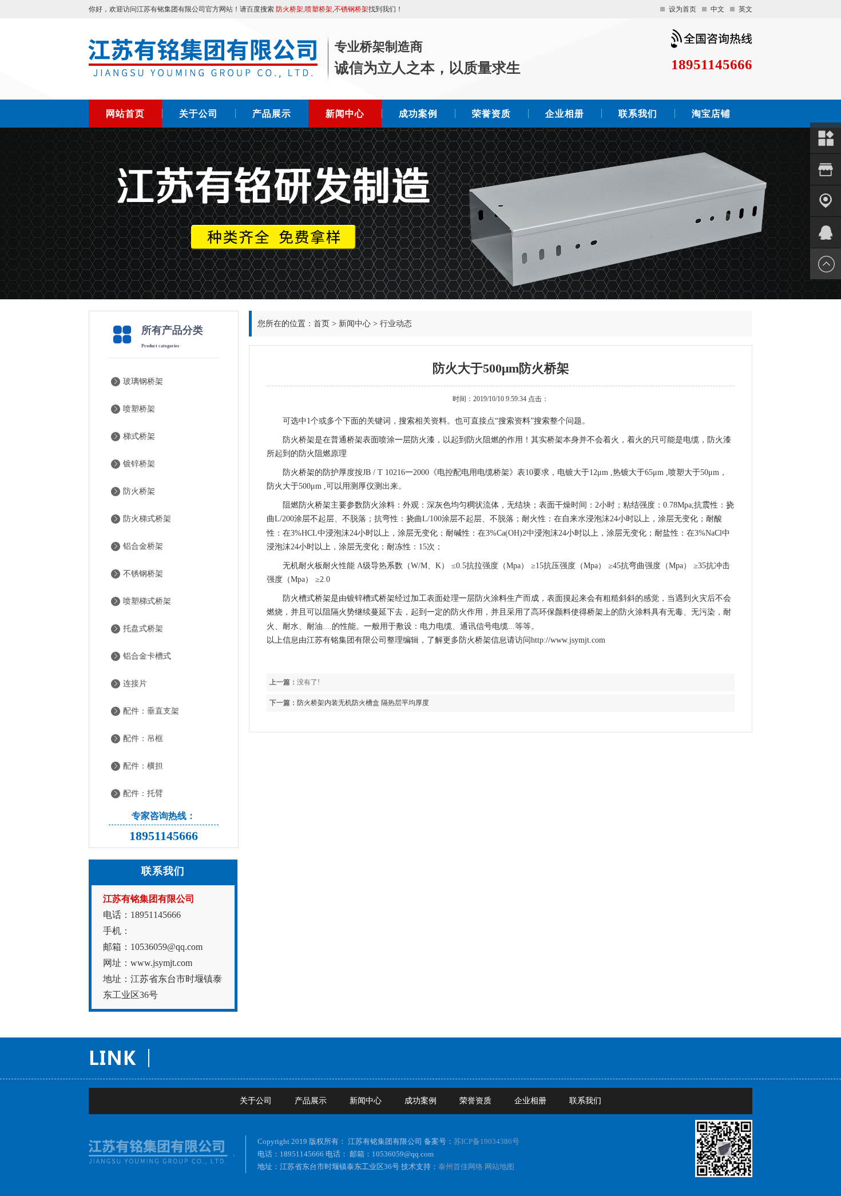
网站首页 (125, 113)
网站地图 (499, 1166)
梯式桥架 (139, 436)
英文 (745, 9)
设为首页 (682, 9)
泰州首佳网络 (460, 1166)
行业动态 (396, 323)
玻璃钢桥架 (143, 381)
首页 (322, 323)
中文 (717, 9)
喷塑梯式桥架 (147, 601)
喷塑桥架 (139, 409)
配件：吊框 (143, 738)
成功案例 (418, 113)
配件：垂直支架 (151, 711)
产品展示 (271, 113)
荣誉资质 (491, 113)
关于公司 (198, 113)
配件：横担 (143, 766)
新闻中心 (345, 113)
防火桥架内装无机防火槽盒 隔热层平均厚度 (363, 703)
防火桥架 (139, 491)
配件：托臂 (143, 793)
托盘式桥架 (143, 628)
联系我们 (637, 113)
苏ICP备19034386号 (486, 1141)
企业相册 (564, 113)
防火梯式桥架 (147, 518)
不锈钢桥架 (143, 573)
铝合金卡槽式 (147, 656)
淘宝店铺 (711, 113)
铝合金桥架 (143, 546)
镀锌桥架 (139, 464)
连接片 (135, 683)
